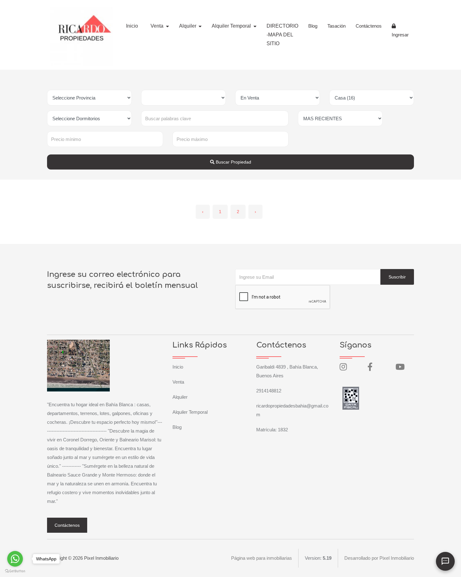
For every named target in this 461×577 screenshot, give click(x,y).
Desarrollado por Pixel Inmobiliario (379, 558)
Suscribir (397, 276)
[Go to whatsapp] (15, 559)
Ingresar (400, 34)
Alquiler (180, 397)
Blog (312, 26)
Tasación (336, 26)
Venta (178, 382)
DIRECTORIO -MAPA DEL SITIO (282, 34)
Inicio (132, 26)
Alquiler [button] (188, 26)
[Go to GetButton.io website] (15, 571)
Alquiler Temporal (190, 412)
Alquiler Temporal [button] (232, 26)
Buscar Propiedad (233, 161)
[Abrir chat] (445, 561)
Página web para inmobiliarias (261, 558)
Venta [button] (158, 26)
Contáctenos (369, 26)
